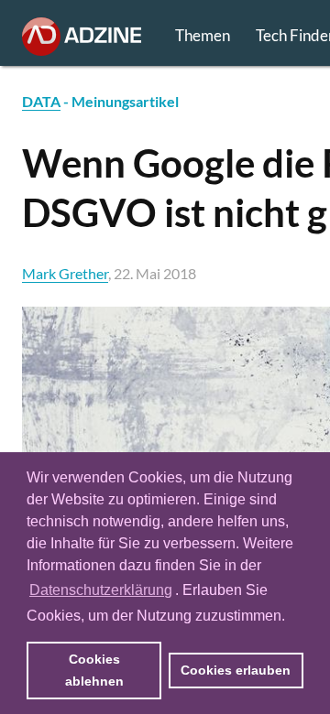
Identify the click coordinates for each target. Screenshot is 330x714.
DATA (41, 101)
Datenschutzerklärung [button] (100, 590)
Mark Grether (65, 273)
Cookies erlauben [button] (236, 670)
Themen (202, 35)
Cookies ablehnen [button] (94, 670)
